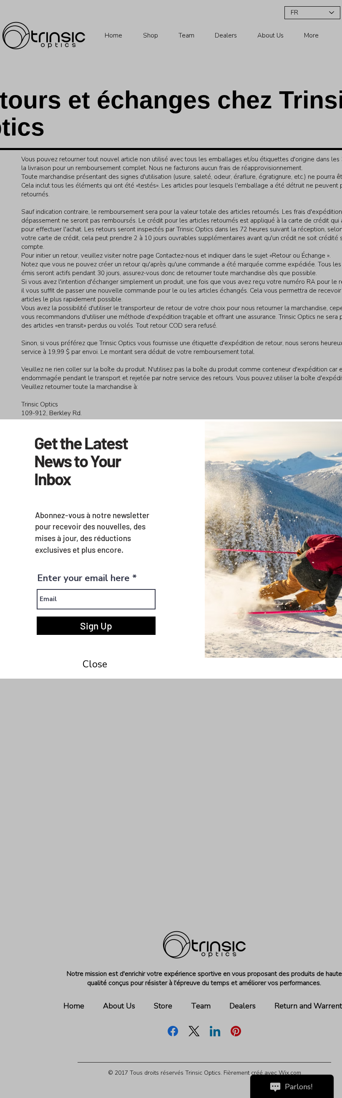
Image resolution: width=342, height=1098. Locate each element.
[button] (94, 664)
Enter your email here (83, 578)
